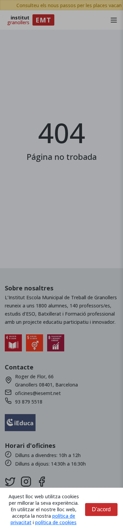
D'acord (101, 509)
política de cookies (56, 522)
